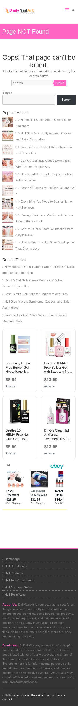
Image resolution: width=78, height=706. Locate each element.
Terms (50, 695)
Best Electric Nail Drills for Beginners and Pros (36, 294)
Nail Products (14, 573)
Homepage (12, 559)
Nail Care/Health (16, 566)
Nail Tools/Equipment (19, 580)
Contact (7, 699)
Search (60, 83)
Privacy (60, 695)
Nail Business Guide (18, 587)
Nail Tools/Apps (15, 594)
